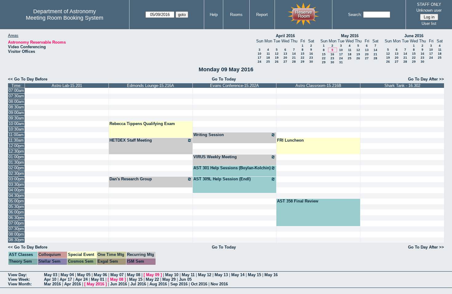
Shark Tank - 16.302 (402, 85)
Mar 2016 (52, 284)
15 (302, 53)
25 (268, 61)
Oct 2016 (199, 284)
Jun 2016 (118, 284)
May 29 (169, 279)
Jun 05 (185, 279)
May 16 (271, 274)
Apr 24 (81, 279)
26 (277, 61)
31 (341, 62)
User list (429, 23)
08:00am (16, 101)
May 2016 (350, 35)
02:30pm (16, 173)
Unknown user (429, 10)
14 (294, 53)
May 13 (221, 274)
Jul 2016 (138, 284)
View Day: (17, 274)
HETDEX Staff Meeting (130, 140)
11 (268, 53)
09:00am (16, 112)
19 (277, 57)
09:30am (16, 118)
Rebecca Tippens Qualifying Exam (142, 123)
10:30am (16, 129)
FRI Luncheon (290, 140)
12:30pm (16, 151)
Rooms (236, 14)
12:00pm (16, 145)
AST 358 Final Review (297, 201)
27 (285, 61)
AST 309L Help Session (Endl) (222, 179)
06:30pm (16, 217)
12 (277, 53)
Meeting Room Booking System (64, 18)
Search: (355, 14)
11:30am (16, 140)
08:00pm (16, 234)
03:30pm (16, 184)
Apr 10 (50, 279)
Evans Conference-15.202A (234, 85)
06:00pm (16, 212)
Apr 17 (66, 279)
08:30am (16, 107)
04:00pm (16, 190)
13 (285, 53)
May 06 (100, 274)
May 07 (117, 274)
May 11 (188, 274)
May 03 (50, 274)
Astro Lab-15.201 (67, 85)
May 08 (133, 274)
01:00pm (16, 157)
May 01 (97, 279)
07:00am (16, 90)
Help (214, 14)
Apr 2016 (72, 284)
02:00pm (16, 168)
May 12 (204, 274)
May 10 (171, 274)
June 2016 (413, 35)
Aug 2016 (158, 284)
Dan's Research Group (130, 179)
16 (311, 53)
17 (259, 57)
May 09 (152, 274)
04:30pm (16, 195)
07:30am (16, 96)
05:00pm (16, 201)
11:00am (16, 134)
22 (302, 57)
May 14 (237, 274)
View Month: (20, 284)
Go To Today (224, 79)
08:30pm (16, 239)
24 (259, 61)
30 (311, 61)
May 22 (152, 279)
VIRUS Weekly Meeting (215, 157)
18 (268, 57)
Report (262, 14)
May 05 (83, 274)
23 (311, 57)
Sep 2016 (179, 284)
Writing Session (208, 134)
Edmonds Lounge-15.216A (150, 85)
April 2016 (285, 35)
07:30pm (16, 228)
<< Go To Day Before (27, 79)
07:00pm (16, 223)
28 (294, 61)
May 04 (67, 274)
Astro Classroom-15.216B (318, 85)
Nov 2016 (219, 284)
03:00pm (16, 179)
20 (285, 57)
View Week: (19, 279)
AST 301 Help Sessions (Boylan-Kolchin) (232, 168)
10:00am (16, 123)
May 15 (254, 274)
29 (302, 61)
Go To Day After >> (426, 79)
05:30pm (16, 206)
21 (294, 57)
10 (259, 53)
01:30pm (16, 162)
